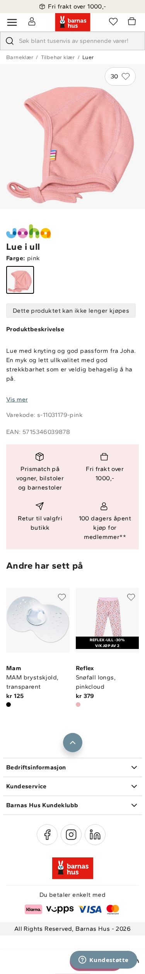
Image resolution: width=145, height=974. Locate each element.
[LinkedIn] (95, 834)
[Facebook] (47, 834)
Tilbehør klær (58, 57)
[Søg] (9, 41)
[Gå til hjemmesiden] (72, 22)
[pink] (20, 280)
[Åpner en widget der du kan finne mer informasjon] (103, 960)
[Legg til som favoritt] (62, 597)
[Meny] (12, 22)
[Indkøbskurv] (133, 22)
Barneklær (20, 57)
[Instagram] (71, 834)
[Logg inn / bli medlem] (31, 21)
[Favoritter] (113, 21)
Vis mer (17, 399)
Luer (88, 57)
